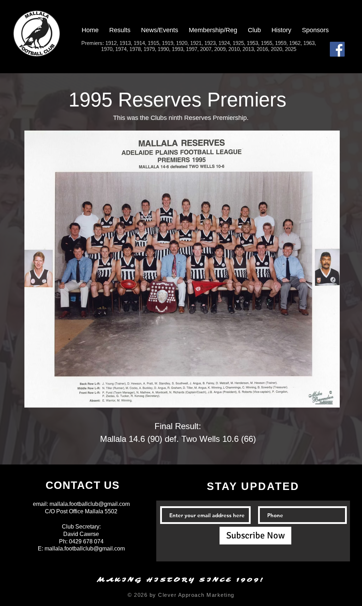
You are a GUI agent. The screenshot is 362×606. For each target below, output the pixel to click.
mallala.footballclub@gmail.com (89, 504)
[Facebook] (337, 49)
